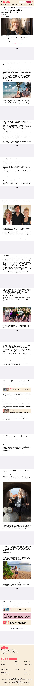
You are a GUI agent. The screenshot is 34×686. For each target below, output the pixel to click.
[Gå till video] (29, 80)
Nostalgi (20, 7)
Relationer (12, 4)
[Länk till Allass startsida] (10, 2)
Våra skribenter (4, 666)
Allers (25, 669)
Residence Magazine (29, 679)
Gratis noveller (25, 7)
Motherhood (23, 679)
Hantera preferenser (5, 669)
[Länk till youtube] (5, 659)
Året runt (26, 672)
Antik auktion (27, 674)
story (14, 628)
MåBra (18, 679)
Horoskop (30, 4)
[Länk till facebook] (1, 659)
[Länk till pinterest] (7, 659)
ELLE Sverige (6, 682)
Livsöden (2, 4)
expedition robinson (19, 628)
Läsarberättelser (7, 7)
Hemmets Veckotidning (28, 670)
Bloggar (25, 4)
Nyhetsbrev (3, 662)
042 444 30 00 (14, 684)
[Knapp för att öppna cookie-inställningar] (32, 2)
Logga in (28, 1)
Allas (25, 667)
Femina (15, 679)
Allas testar (30, 7)
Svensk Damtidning (11, 679)
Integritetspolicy (4, 670)
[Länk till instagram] (3, 659)
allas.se (30, 684)
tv (1, 14)
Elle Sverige (4, 679)
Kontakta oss (26, 662)
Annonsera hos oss (28, 664)
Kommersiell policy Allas (5, 674)
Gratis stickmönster (14, 7)
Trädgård (7, 4)
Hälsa (16, 664)
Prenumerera (22, 1)
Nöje (16, 670)
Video (21, 4)
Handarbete (17, 4)
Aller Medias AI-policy (5, 672)
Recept (20, 679)
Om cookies (3, 667)
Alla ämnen (3, 664)
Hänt (6, 679)
